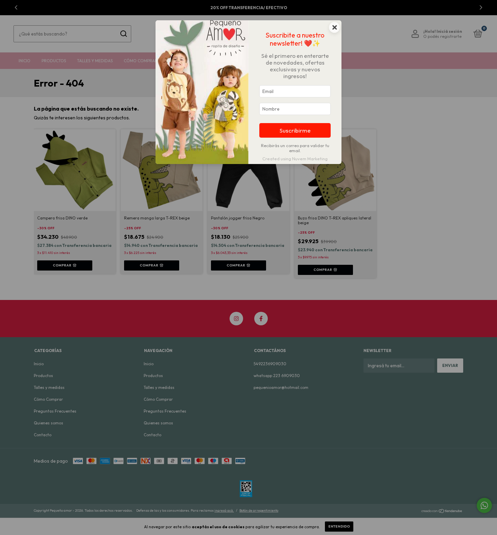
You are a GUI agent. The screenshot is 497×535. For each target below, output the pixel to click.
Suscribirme (295, 130)
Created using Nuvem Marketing (295, 158)
